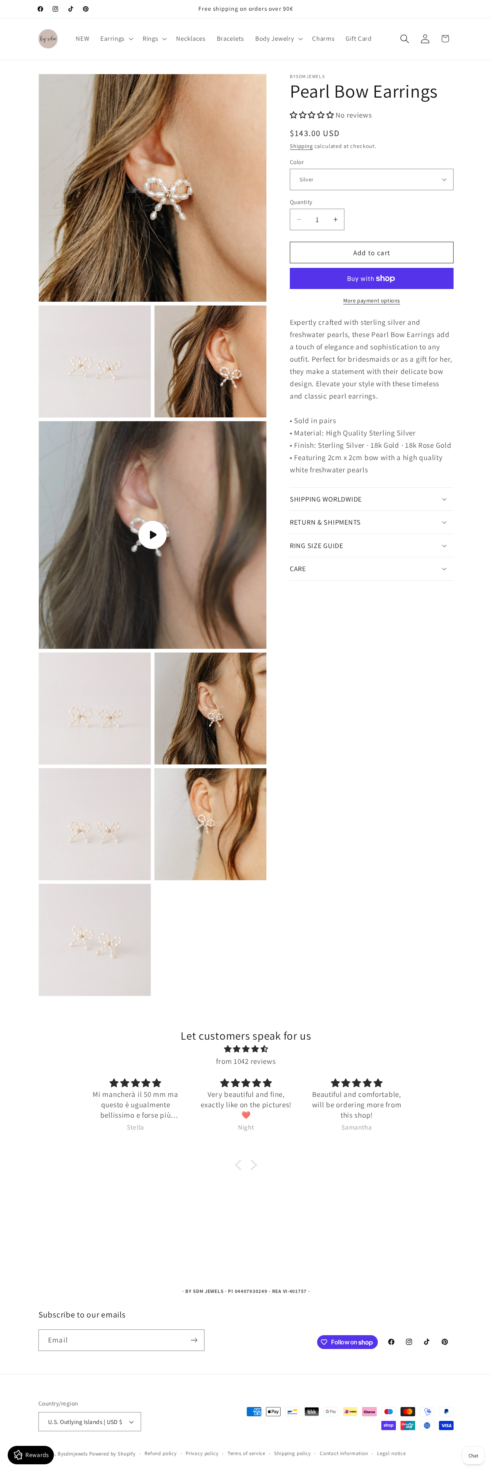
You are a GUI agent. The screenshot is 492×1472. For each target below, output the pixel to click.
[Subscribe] (194, 1340)
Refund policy (161, 1453)
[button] (116, 38)
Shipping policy (292, 1453)
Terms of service (246, 1453)
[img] (246, 1049)
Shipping (301, 146)
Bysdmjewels (73, 1453)
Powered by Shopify (112, 1453)
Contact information (344, 1453)
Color (297, 161)
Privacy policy (202, 1453)
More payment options (371, 300)
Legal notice (391, 1453)
